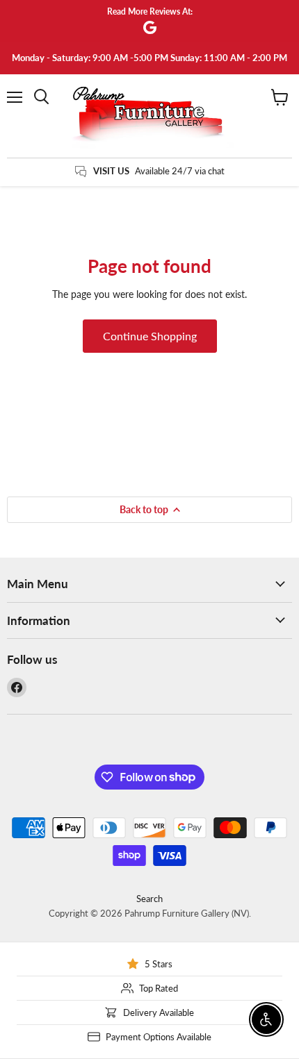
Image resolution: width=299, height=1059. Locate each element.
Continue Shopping (150, 335)
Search (149, 898)
